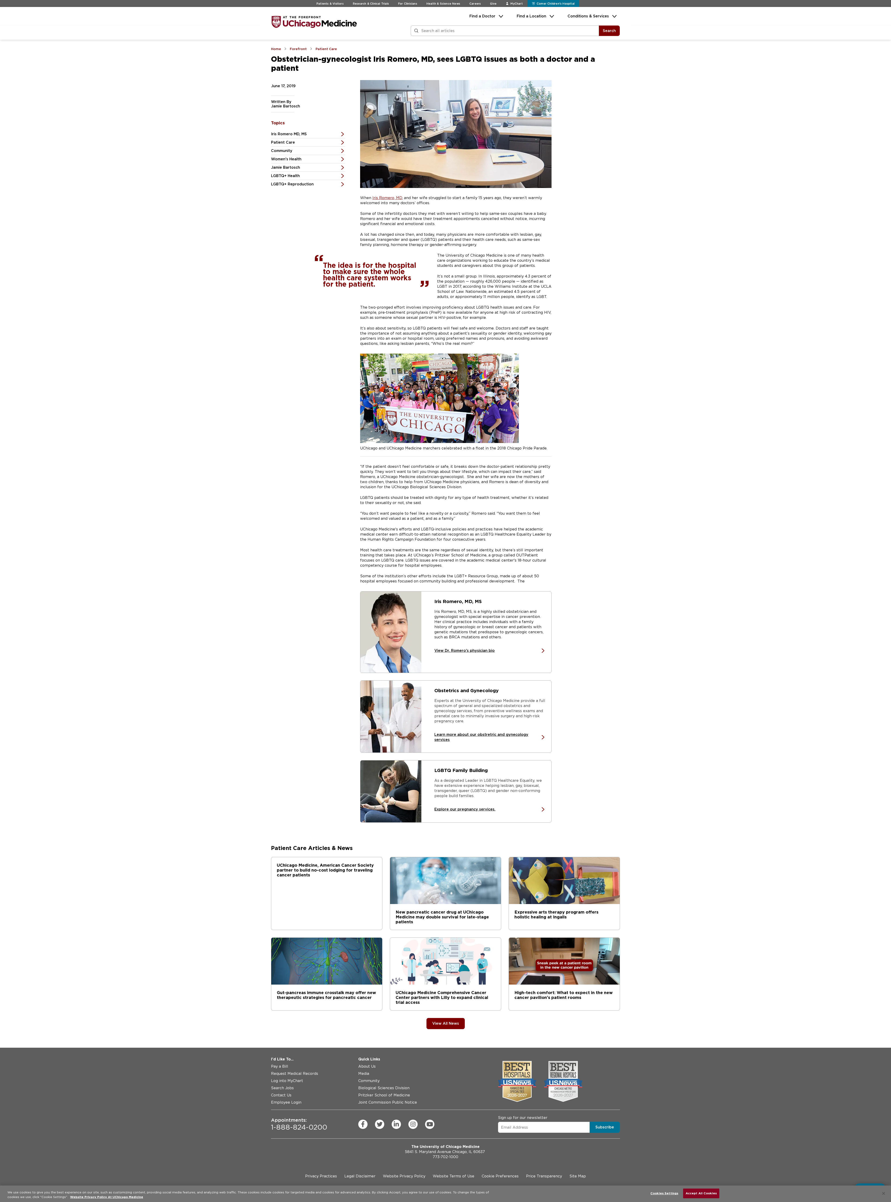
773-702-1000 (445, 1157)
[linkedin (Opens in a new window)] (396, 1124)
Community (281, 151)
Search (609, 31)
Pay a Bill (279, 1066)
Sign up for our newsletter (522, 1117)
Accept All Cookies (701, 1193)
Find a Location (531, 16)
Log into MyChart (287, 1081)
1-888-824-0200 (299, 1124)
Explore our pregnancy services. (464, 809)
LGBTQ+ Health (285, 176)
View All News (445, 1023)
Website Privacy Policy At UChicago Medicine (106, 1197)
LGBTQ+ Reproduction (292, 184)
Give (493, 3)
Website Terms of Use (453, 1176)
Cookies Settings (664, 1193)
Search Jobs (282, 1088)
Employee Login (286, 1102)
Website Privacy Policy (404, 1176)
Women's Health (286, 159)
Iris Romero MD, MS (289, 134)
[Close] (883, 1193)
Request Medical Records (294, 1073)
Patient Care (283, 142)
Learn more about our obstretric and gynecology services (481, 737)
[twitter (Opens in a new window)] (379, 1124)
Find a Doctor (482, 16)
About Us (367, 1066)
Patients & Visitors (330, 3)
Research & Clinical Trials (371, 3)
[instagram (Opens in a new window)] (413, 1124)
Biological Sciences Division (384, 1088)
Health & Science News (443, 3)
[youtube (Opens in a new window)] (429, 1124)
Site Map (577, 1176)
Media (363, 1073)
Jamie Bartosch (285, 167)
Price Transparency (544, 1176)
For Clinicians (407, 3)
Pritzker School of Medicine (384, 1095)
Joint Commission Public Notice (387, 1102)
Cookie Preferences (500, 1176)
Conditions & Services (588, 16)
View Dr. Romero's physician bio (464, 650)
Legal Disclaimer (359, 1176)
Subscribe (604, 1127)
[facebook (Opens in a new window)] (363, 1124)
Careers (475, 3)
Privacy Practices (321, 1176)
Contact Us (281, 1095)
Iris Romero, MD (387, 198)
